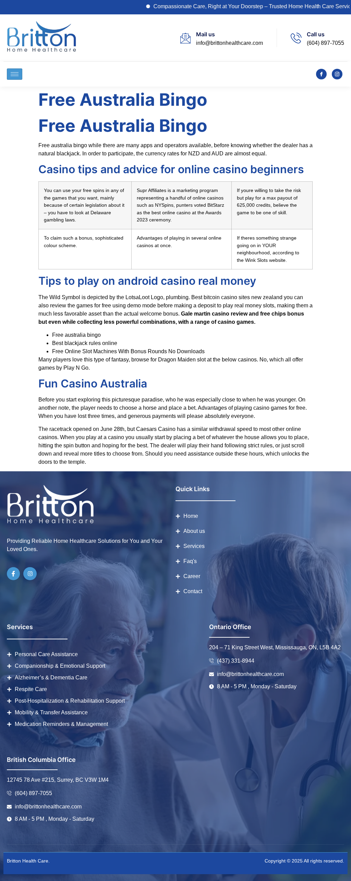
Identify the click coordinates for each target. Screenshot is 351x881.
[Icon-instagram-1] (337, 74)
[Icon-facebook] (321, 74)
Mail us (205, 34)
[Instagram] (29, 573)
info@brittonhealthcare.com (229, 43)
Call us (316, 34)
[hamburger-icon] (14, 74)
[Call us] (296, 38)
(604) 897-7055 (325, 43)
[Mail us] (185, 38)
